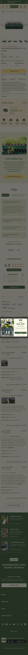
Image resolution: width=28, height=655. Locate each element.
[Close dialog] (26, 319)
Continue (20, 332)
